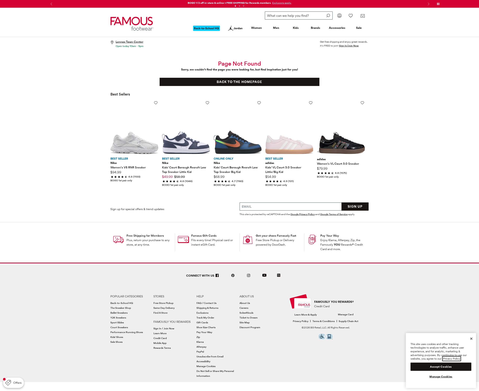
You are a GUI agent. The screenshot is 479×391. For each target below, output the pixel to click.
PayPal (200, 351)
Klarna (200, 341)
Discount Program (250, 327)
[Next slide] (428, 4)
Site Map (245, 322)
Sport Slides (117, 322)
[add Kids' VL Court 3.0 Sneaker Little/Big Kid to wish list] (310, 102)
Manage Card (345, 314)
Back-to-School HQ (121, 302)
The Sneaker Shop (120, 307)
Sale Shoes (116, 341)
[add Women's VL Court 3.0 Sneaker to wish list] (362, 102)
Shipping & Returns (207, 307)
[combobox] (299, 15)
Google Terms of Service (334, 214)
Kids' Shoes (116, 336)
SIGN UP (355, 206)
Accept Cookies (441, 366)
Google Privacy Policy (302, 214)
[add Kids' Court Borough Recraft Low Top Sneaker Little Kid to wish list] (207, 102)
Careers (244, 307)
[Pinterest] (233, 277)
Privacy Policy (300, 321)
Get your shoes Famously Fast (276, 235)
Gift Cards (202, 322)
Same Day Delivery (164, 307)
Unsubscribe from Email (209, 356)
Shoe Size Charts (206, 327)
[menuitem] (206, 31)
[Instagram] (249, 277)
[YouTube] (264, 277)
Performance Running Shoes (126, 332)
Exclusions (202, 312)
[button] (281, 2)
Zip (198, 336)
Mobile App (160, 342)
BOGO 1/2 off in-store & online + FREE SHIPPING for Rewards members (229, 2)
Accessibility (203, 361)
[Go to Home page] (131, 24)
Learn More (160, 333)
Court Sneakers (119, 327)
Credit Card (160, 338)
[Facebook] (217, 277)
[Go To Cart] (363, 15)
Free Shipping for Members (145, 235)
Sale (359, 28)
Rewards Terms (162, 347)
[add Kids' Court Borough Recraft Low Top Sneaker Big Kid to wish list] (259, 102)
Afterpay (201, 346)
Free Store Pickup (163, 302)
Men (276, 28)
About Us (245, 302)
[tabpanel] (239, 2)
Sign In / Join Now (163, 328)
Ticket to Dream (249, 317)
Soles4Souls (246, 312)
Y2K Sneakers (118, 317)
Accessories (337, 28)
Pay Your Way (329, 235)
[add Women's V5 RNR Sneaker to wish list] (155, 102)
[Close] (471, 339)
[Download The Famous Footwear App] (278, 275)
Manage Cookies (206, 366)
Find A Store (160, 312)
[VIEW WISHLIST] (351, 16)
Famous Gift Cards (203, 235)
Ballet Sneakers (119, 312)
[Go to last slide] (51, 4)
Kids (296, 28)
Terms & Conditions (323, 321)
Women (256, 28)
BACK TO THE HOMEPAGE (239, 82)
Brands (315, 28)
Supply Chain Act (348, 321)
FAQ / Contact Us (206, 302)
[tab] (235, 6)
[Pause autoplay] (438, 4)
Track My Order (205, 317)
